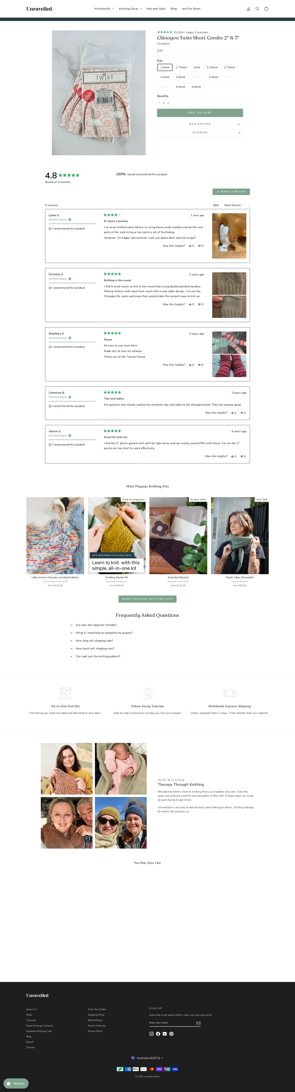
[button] (229, 236)
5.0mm (196, 87)
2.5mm (165, 77)
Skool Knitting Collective (39, 1025)
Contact (30, 1047)
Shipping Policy (96, 1014)
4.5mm (180, 87)
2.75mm (229, 67)
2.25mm (212, 67)
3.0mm (180, 77)
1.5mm (165, 67)
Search (30, 1042)
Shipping (200, 132)
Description (200, 124)
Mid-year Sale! (156, 9)
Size (160, 61)
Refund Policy (95, 1020)
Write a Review (235, 192)
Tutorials (31, 1020)
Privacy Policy (95, 1031)
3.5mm (213, 77)
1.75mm (181, 67)
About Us (31, 1009)
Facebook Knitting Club (39, 1031)
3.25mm (197, 77)
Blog (174, 9)
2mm (196, 67)
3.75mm (230, 77)
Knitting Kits (103, 9)
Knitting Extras (129, 9)
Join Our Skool (191, 9)
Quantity (162, 96)
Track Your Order (97, 1009)
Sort (216, 205)
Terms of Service (97, 1025)
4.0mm (165, 87)
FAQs (29, 1014)
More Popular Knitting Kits (147, 599)
